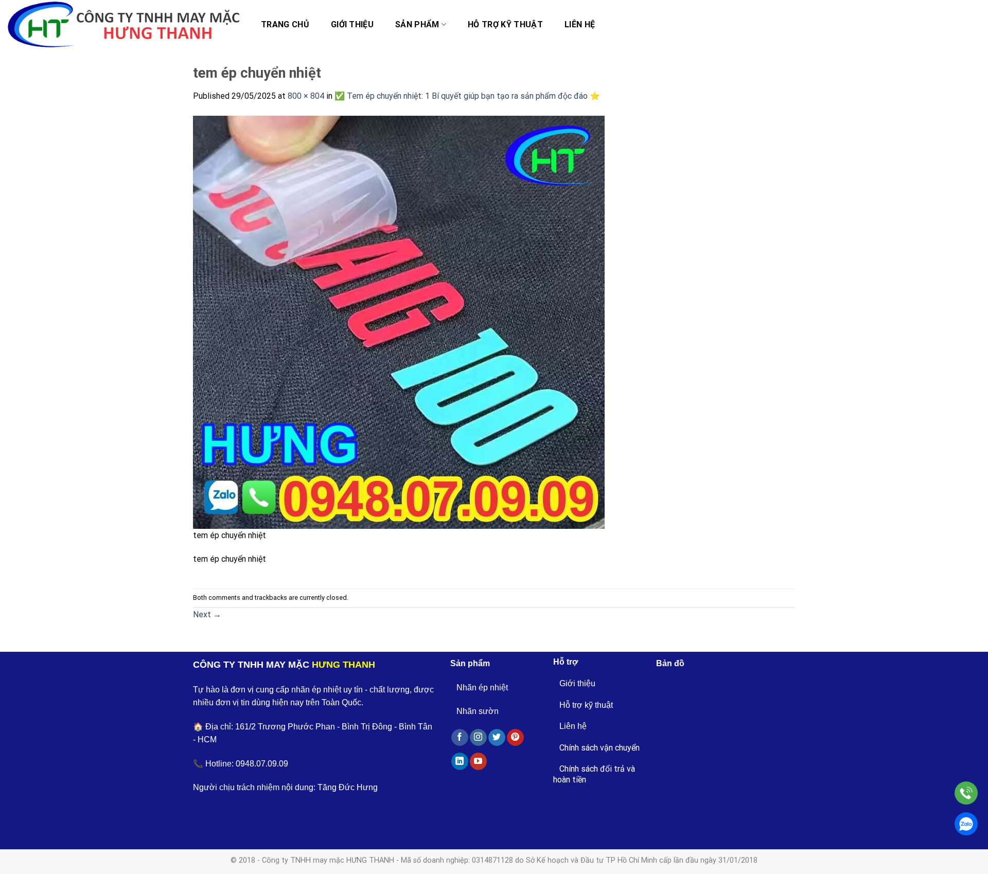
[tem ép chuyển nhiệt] (399, 321)
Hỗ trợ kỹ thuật (505, 24)
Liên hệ (579, 24)
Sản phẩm (417, 24)
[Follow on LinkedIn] (459, 761)
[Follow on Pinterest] (515, 737)
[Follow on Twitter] (496, 737)
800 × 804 (306, 96)
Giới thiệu (352, 24)
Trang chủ (285, 24)
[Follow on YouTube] (478, 761)
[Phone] (966, 793)
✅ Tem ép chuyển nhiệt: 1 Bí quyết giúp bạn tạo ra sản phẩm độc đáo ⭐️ (467, 96)
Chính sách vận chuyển (599, 748)
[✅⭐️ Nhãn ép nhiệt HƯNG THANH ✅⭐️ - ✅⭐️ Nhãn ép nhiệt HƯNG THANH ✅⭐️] (123, 25)
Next (207, 614)
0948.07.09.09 (262, 763)
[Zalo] (966, 823)
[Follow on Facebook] (459, 737)
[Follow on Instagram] (478, 737)
